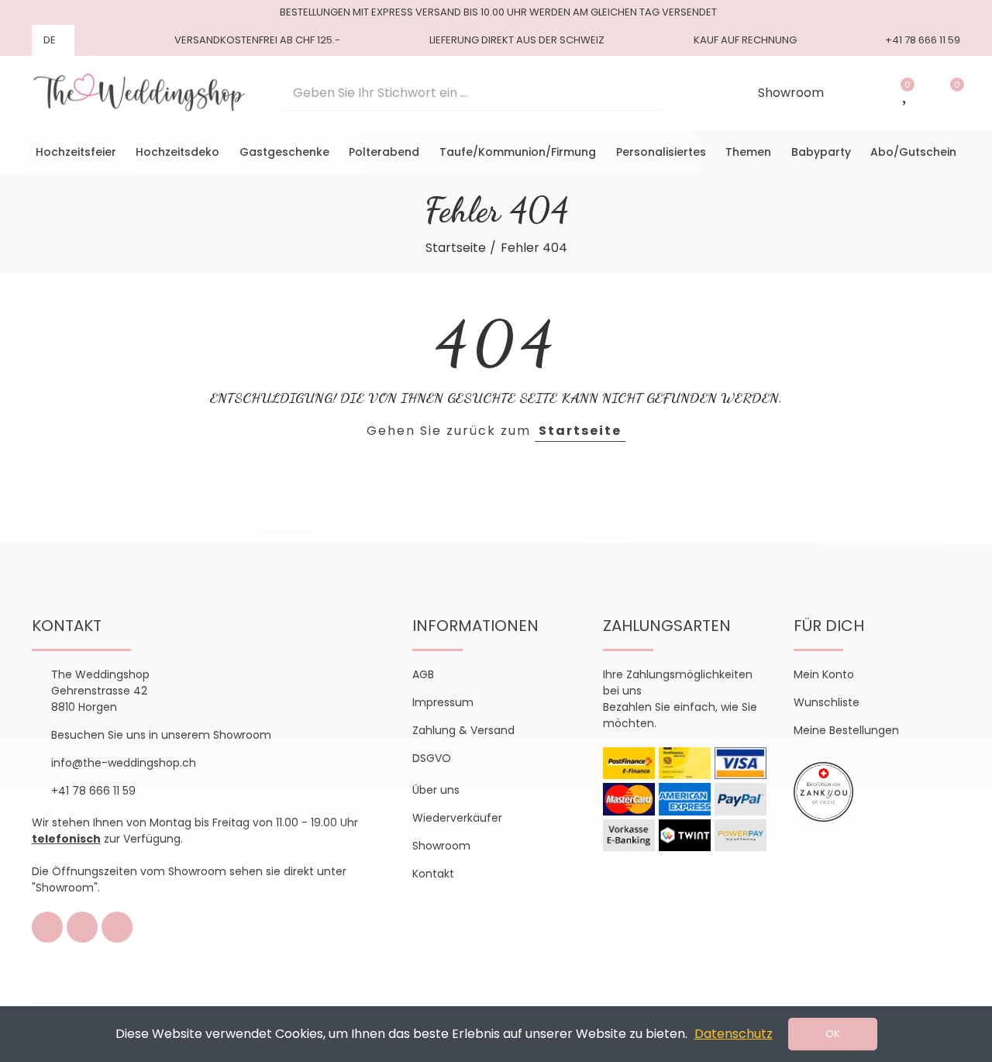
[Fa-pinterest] (117, 927)
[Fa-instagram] (82, 927)
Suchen (650, 93)
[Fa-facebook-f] (47, 927)
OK (832, 1033)
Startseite (580, 431)
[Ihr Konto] (862, 93)
